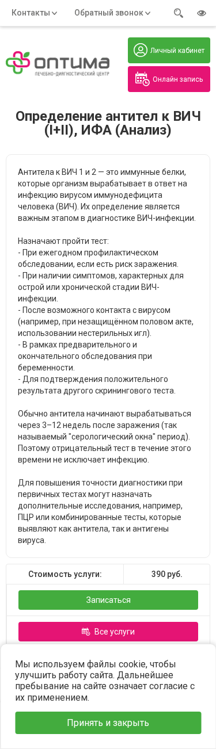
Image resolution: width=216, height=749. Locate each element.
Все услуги (114, 631)
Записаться (108, 600)
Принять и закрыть (108, 722)
